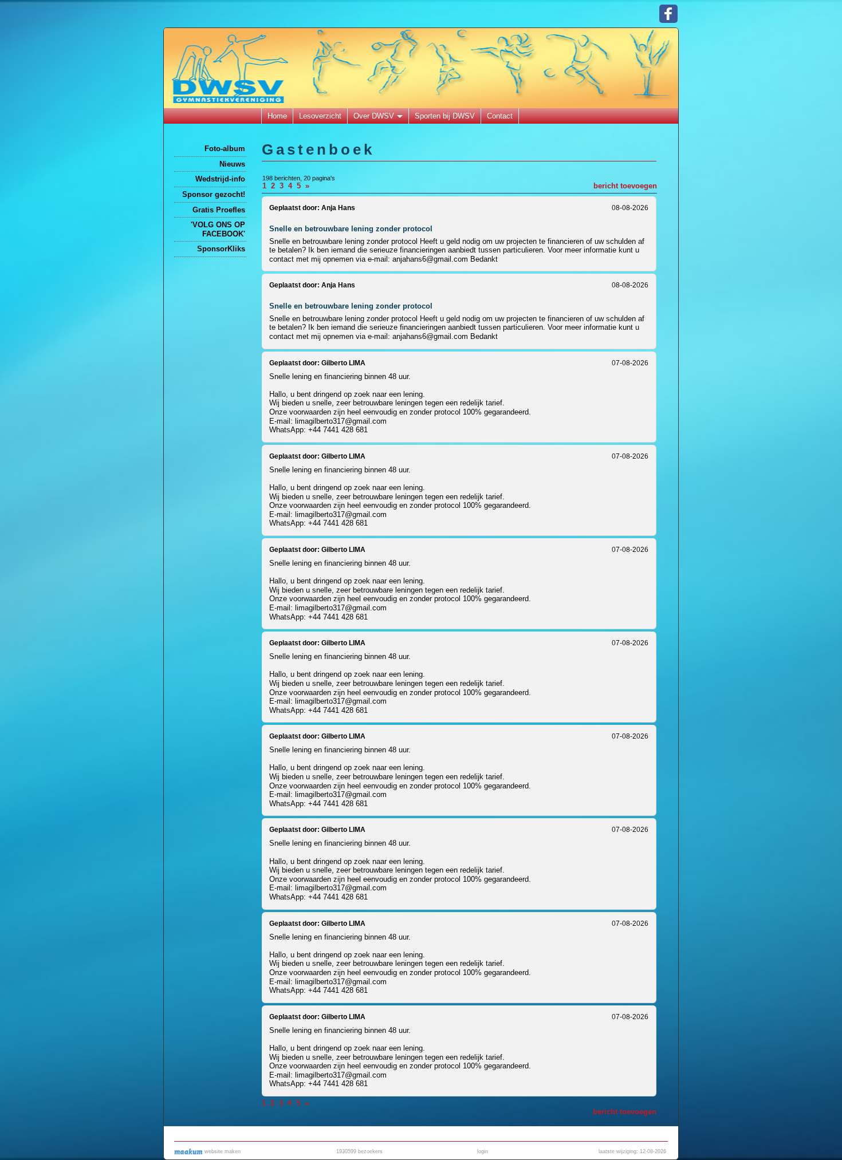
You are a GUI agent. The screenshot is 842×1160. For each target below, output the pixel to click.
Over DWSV (373, 116)
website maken (222, 1151)
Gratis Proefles (218, 210)
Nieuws (232, 164)
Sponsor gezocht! (213, 194)
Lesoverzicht (320, 116)
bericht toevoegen (625, 186)
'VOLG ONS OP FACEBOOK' (218, 229)
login (482, 1151)
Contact (500, 116)
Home (277, 116)
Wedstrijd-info (220, 179)
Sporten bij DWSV (445, 116)
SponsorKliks (221, 248)
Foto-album (224, 148)
